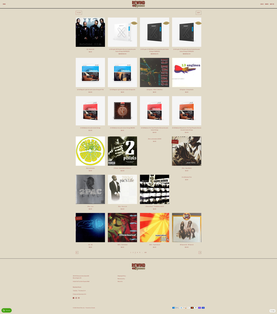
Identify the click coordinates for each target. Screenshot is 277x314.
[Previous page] (77, 252)
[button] (266, 4)
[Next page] (200, 252)
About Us (120, 281)
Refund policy (121, 278)
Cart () (272, 4)
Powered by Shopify (90, 307)
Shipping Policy (122, 276)
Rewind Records (81, 307)
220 (145, 252)
